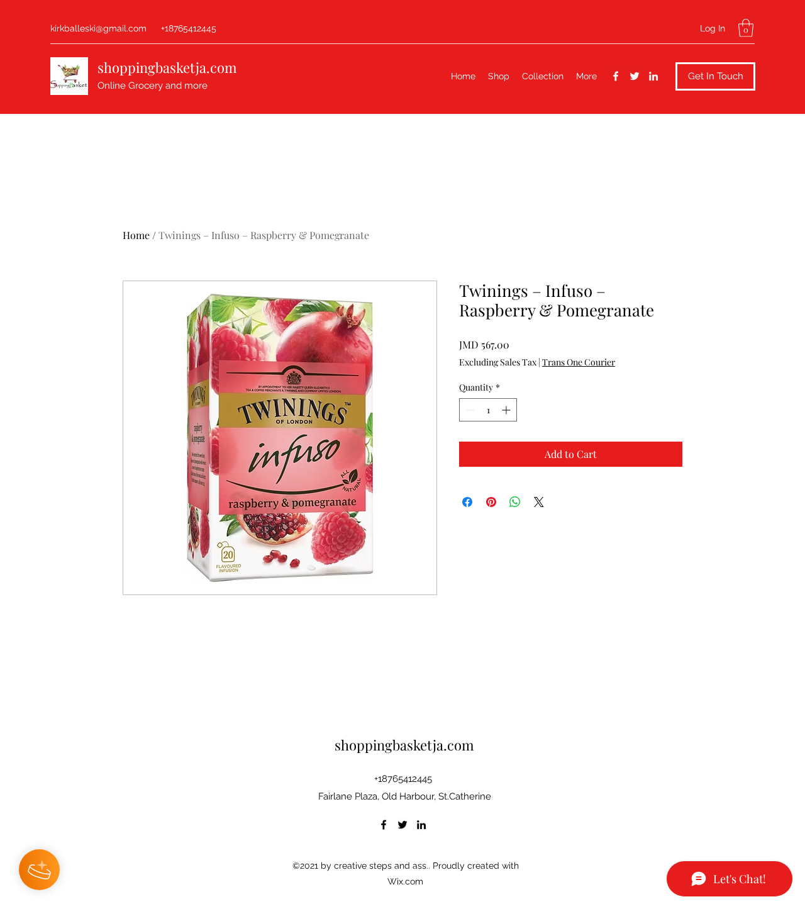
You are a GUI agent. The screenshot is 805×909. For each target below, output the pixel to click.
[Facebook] (615, 76)
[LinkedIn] (653, 76)
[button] (745, 28)
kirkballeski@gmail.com (98, 28)
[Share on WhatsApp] (515, 502)
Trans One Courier (578, 362)
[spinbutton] (488, 410)
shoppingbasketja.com (167, 67)
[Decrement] (469, 410)
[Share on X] (539, 502)
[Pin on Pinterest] (491, 502)
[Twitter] (634, 76)
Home (136, 235)
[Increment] (507, 410)
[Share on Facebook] (467, 502)
